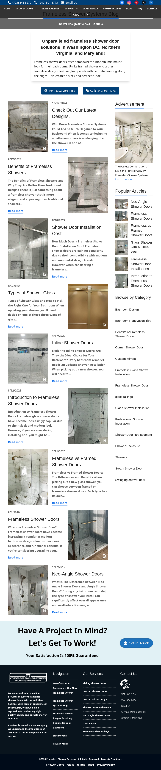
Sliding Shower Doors (94, 683)
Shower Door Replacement (133, 434)
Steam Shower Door (129, 468)
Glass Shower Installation (132, 408)
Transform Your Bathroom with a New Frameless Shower (65, 688)
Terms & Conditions (111, 759)
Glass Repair (89, 723)
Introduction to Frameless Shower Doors (142, 280)
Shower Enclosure (127, 446)
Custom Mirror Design (95, 699)
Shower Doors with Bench (97, 707)
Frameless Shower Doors (34, 519)
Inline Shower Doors (72, 342)
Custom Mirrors (125, 358)
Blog (91, 764)
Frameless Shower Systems (61, 759)
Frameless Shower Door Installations (141, 264)
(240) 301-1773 (48, 2)
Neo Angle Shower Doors (96, 715)
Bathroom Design (127, 309)
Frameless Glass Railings (96, 731)
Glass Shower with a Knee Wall (141, 247)
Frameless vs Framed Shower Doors (142, 230)
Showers (121, 457)
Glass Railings (76, 764)
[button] (87, 14)
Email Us (71, 2)
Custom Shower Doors (95, 691)
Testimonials (60, 735)
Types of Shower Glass (31, 292)
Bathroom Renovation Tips (133, 320)
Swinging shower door (130, 479)
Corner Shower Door (129, 347)
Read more (59, 150)
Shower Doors (55, 764)
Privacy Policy (60, 743)
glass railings (124, 396)
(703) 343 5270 (21, 2)
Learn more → (124, 179)
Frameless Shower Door (131, 385)
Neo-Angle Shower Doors (78, 573)
